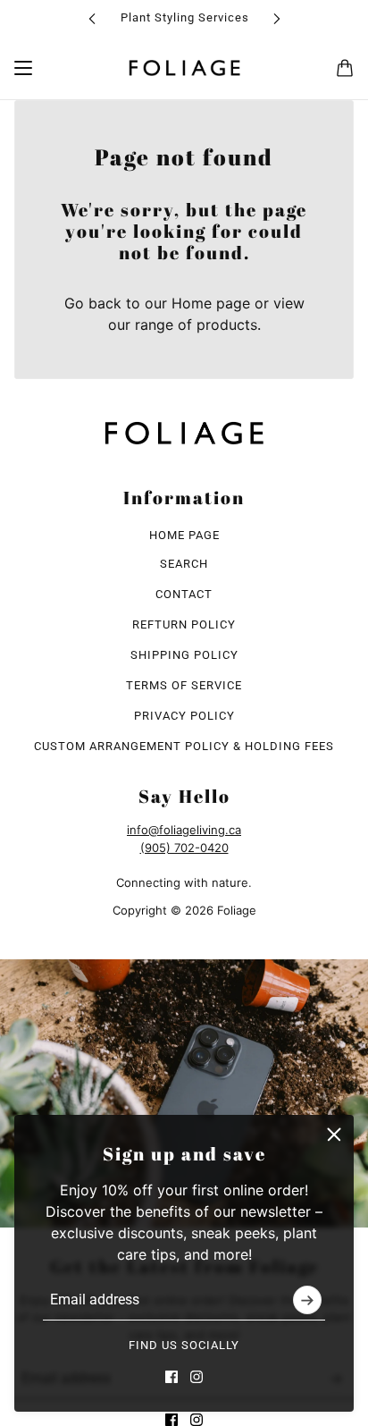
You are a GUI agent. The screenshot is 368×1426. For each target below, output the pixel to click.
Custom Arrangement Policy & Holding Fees (184, 746)
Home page (210, 303)
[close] (334, 1134)
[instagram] (196, 1377)
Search (184, 563)
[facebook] (171, 1377)
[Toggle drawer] (23, 68)
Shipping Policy (184, 655)
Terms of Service (184, 685)
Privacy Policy (184, 715)
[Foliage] (184, 68)
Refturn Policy (184, 624)
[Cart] (345, 68)
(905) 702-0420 (184, 847)
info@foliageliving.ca (184, 830)
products (227, 324)
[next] (276, 18)
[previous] (92, 18)
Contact (184, 594)
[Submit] (307, 1300)
